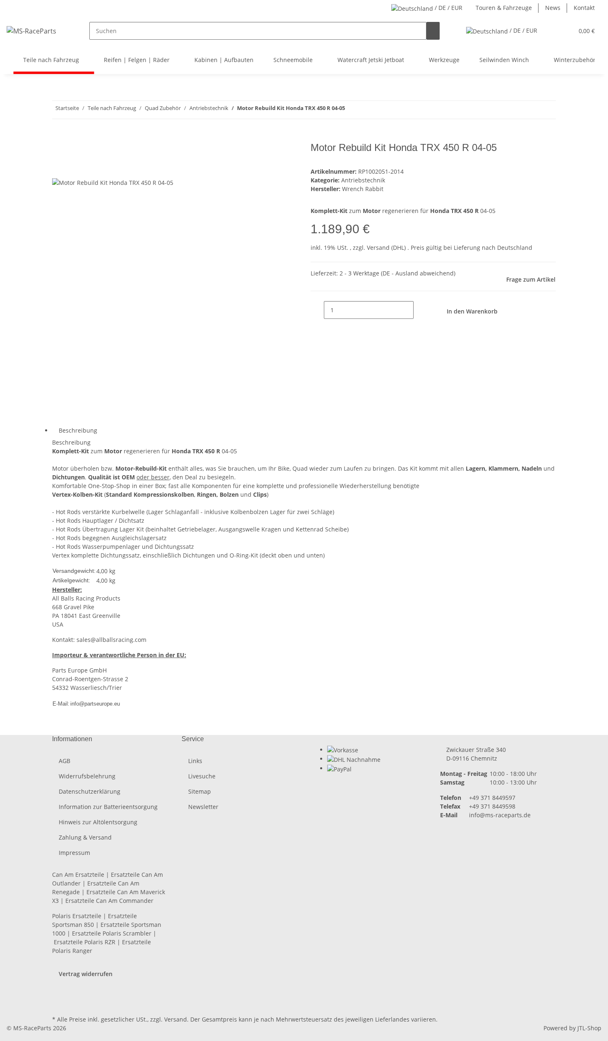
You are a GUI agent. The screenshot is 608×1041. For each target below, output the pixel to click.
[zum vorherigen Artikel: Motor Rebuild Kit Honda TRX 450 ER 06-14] (366, 110)
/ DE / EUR (447, 8)
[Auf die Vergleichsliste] (58, 168)
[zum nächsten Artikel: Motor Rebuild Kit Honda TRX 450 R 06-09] (351, 110)
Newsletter (203, 807)
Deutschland (514, 247)
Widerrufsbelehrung (87, 776)
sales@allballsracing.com (111, 640)
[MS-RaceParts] (31, 31)
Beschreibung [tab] (78, 430)
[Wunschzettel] (563, 31)
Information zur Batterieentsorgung (108, 807)
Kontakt (584, 8)
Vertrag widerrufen (86, 974)
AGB (64, 761)
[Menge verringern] (317, 310)
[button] (550, 31)
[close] (58, 151)
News (552, 8)
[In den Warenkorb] (58, 137)
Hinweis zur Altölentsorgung (98, 822)
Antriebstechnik (363, 180)
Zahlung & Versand (85, 837)
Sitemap (199, 791)
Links (195, 761)
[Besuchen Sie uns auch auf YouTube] (58, 994)
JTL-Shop (589, 1028)
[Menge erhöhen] (420, 310)
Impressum (74, 853)
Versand (379, 247)
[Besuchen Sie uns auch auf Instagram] (58, 1003)
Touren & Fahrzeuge (504, 8)
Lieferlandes (392, 1019)
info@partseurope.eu (95, 704)
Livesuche (201, 776)
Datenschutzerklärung (89, 791)
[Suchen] (433, 31)
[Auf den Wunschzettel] (73, 168)
